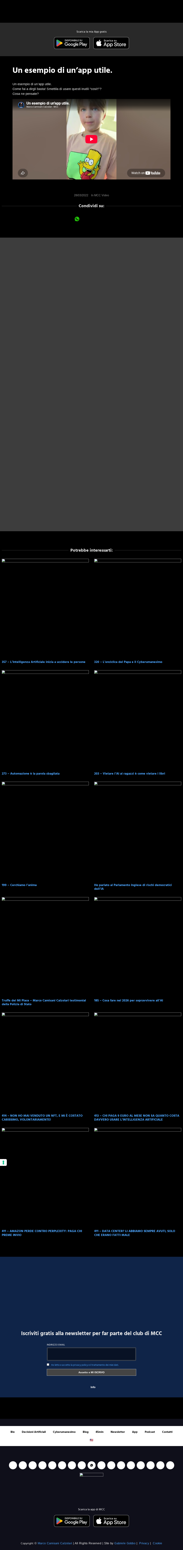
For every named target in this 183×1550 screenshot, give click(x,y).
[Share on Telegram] (106, 218)
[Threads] (160, 1465)
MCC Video (101, 195)
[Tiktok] (52, 1465)
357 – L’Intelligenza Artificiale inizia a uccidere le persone (43, 662)
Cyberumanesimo (64, 1432)
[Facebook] (33, 1465)
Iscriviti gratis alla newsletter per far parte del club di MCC (91, 1333)
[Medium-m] (170, 1465)
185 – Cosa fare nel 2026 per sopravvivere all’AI (128, 1000)
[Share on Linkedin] (86, 218)
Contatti (167, 1432)
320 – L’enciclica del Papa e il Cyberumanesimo (128, 662)
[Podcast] (121, 1465)
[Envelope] (111, 1465)
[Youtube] (23, 1465)
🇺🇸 (91, 1440)
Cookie (157, 1543)
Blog (85, 1432)
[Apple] (62, 1465)
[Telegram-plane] (82, 1465)
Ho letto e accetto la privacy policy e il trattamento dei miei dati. (84, 1365)
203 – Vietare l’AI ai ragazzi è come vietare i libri (129, 773)
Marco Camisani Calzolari (55, 1543)
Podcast (150, 1432)
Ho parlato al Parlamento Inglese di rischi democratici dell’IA (133, 887)
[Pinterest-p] (131, 1465)
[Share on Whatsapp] (77, 218)
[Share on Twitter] (96, 218)
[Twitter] (151, 1465)
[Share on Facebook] (67, 218)
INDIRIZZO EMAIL (56, 1345)
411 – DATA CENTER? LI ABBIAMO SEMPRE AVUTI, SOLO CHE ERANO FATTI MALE (134, 1233)
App (135, 1432)
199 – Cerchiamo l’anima (19, 885)
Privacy (144, 1543)
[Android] (72, 1465)
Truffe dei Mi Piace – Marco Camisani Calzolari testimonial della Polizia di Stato (44, 1002)
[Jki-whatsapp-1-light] (92, 1465)
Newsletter (118, 1432)
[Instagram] (42, 1465)
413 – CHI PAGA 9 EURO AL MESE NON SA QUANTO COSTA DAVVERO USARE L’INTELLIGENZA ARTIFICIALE (136, 1117)
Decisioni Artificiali (34, 1432)
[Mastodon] (141, 1465)
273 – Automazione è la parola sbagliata (31, 773)
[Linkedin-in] (13, 1465)
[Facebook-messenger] (101, 1465)
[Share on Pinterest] (115, 218)
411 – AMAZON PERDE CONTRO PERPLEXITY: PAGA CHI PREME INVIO (42, 1233)
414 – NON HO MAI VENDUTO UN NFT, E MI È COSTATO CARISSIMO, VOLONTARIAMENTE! (42, 1117)
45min (99, 1432)
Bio (13, 1432)
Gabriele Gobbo (124, 1543)
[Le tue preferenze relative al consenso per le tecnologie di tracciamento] (3, 1162)
